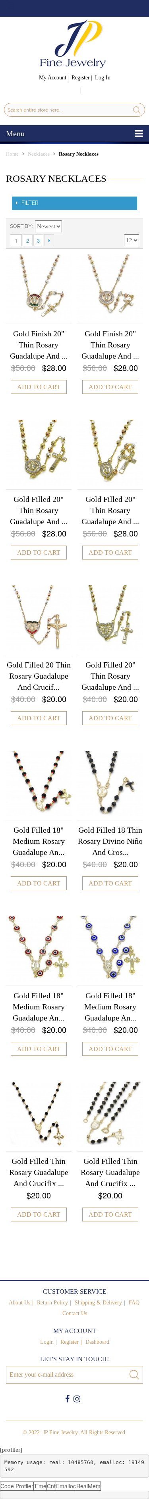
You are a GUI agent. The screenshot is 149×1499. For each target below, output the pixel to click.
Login (47, 1342)
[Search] (137, 109)
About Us (19, 1303)
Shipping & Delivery (98, 1303)
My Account (52, 78)
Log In (102, 78)
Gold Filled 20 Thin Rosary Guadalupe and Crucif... (39, 675)
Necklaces (39, 154)
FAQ (134, 1303)
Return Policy (52, 1303)
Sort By (21, 226)
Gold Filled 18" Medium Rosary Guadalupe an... (39, 841)
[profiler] (11, 1450)
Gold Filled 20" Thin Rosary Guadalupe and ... (39, 510)
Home (12, 154)
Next (49, 240)
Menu (15, 133)
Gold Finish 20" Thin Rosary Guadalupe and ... (39, 344)
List (133, 226)
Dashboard (97, 1342)
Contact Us (74, 1313)
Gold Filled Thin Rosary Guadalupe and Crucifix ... (38, 1172)
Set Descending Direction (69, 226)
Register (81, 78)
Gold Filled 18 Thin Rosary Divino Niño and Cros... (110, 841)
